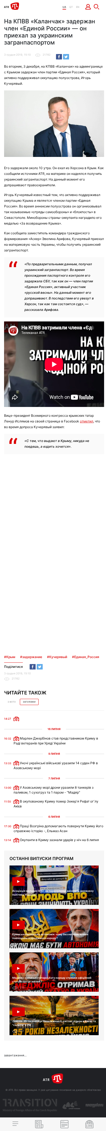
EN (77, 7)
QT (71, 7)
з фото (12, 702)
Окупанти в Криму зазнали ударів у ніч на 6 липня (59, 840)
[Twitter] (66, 56)
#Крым (9, 657)
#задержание (31, 657)
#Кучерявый (57, 657)
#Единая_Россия (85, 657)
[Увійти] (88, 7)
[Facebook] (59, 56)
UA (64, 7)
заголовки (29, 702)
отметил (86, 421)
